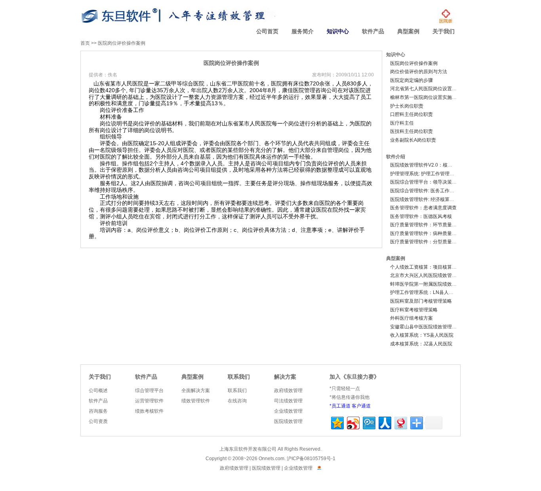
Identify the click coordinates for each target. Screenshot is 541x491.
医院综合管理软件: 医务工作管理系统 (429, 190)
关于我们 (443, 31)
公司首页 (267, 31)
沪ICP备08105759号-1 (311, 458)
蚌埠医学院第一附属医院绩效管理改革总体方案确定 (444, 284)
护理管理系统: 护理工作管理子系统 (427, 173)
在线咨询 (237, 401)
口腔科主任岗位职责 (411, 114)
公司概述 (98, 390)
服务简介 (302, 31)
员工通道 (341, 406)
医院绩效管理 (288, 421)
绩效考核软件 (149, 411)
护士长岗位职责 (406, 106)
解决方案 (285, 377)
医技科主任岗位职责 (411, 131)
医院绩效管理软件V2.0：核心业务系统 (430, 165)
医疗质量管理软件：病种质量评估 (425, 233)
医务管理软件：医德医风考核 (421, 216)
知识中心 (338, 31)
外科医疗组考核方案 (411, 318)
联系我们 (239, 377)
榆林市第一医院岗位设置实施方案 (425, 97)
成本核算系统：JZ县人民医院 (421, 344)
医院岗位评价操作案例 (121, 43)
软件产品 (373, 31)
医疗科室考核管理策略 (414, 310)
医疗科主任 (402, 123)
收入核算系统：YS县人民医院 (421, 335)
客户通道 (361, 406)
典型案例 (408, 31)
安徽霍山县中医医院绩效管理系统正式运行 (435, 327)
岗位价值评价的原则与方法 (418, 71)
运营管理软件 (149, 401)
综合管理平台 (149, 390)
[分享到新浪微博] (352, 422)
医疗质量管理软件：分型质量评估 (425, 242)
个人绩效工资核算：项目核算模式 (425, 267)
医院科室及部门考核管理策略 (421, 301)
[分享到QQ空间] (337, 422)
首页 (85, 43)
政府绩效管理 (288, 390)
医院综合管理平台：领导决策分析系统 (430, 182)
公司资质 (98, 421)
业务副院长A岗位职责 (413, 140)
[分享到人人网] (384, 422)
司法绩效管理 (288, 401)
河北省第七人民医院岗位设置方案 (425, 88)
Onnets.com (271, 458)
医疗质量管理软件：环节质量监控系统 (430, 224)
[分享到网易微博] (400, 422)
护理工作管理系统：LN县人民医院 (426, 292)
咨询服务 (98, 411)
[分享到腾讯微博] (368, 422)
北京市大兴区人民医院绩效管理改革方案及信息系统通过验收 (454, 275)
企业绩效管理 (288, 411)
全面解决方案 (195, 390)
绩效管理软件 (195, 401)
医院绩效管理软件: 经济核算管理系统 (429, 199)
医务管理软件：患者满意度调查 (423, 207)
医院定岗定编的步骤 (411, 80)
